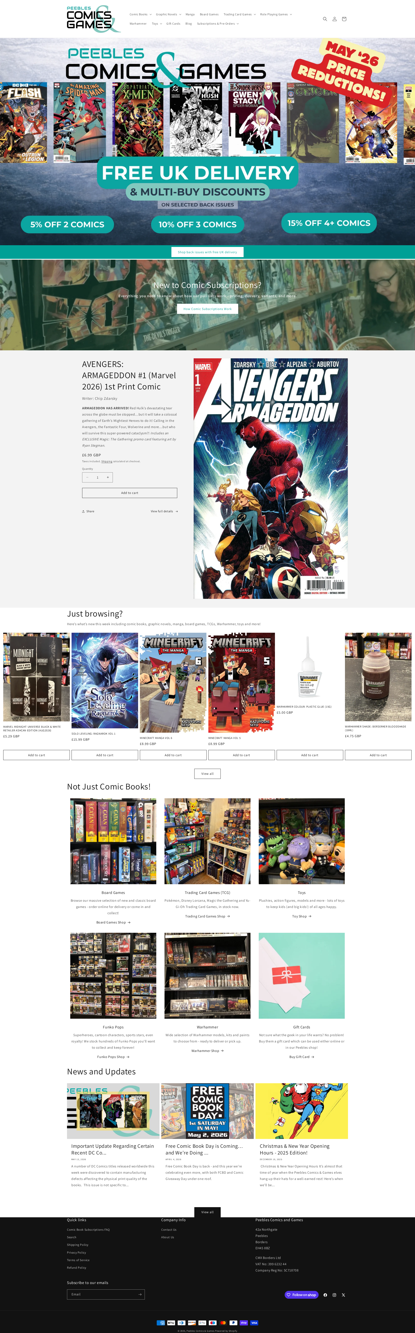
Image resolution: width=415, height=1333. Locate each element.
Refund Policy (76, 1268)
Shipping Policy (77, 1245)
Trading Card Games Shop (205, 916)
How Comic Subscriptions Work (208, 309)
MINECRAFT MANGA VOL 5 (224, 738)
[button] (140, 14)
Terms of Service (78, 1260)
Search (72, 1237)
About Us (167, 1237)
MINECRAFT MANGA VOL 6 (156, 738)
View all (207, 774)
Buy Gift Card (299, 1057)
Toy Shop (299, 916)
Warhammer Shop (205, 1050)
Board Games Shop (111, 922)
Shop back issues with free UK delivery (207, 252)
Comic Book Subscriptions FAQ (88, 1230)
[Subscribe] (140, 1294)
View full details (162, 511)
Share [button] (90, 511)
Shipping (106, 461)
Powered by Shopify (226, 1330)
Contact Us (169, 1230)
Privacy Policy (76, 1252)
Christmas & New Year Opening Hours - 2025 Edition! (295, 1149)
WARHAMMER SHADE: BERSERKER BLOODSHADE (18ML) (375, 728)
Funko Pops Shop (111, 1057)
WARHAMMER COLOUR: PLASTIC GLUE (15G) (304, 706)
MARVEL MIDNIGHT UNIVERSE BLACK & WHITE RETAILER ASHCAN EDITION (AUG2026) (32, 728)
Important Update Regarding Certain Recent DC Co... (112, 1149)
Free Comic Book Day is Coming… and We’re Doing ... (204, 1149)
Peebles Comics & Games (200, 1330)
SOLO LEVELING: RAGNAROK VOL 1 (93, 733)
